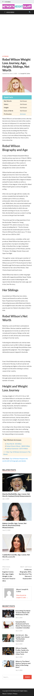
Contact (9, 693)
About (4, 693)
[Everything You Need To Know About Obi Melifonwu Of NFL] (8, 611)
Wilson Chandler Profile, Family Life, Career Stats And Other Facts (22, 651)
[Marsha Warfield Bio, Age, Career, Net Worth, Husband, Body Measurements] (17, 492)
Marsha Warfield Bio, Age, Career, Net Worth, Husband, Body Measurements (16, 495)
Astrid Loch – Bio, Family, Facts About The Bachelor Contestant (22, 638)
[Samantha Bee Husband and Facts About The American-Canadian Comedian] (8, 622)
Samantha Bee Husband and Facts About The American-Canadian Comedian (23, 624)
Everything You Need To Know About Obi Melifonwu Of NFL (23, 612)
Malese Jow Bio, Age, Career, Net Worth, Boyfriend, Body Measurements (14, 525)
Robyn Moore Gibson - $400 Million (18, 446)
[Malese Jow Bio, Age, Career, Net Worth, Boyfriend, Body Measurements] (17, 521)
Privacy (15, 693)
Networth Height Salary (20, 691)
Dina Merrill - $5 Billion (14, 444)
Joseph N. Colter (25, 73)
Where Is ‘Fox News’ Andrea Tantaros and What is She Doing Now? (23, 664)
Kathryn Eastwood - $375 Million (17, 448)
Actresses (5, 56)
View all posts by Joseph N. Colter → (22, 596)
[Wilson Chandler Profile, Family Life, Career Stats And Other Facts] (8, 648)
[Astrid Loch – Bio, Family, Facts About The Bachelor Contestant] (8, 635)
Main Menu (10, 12)
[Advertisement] (17, 35)
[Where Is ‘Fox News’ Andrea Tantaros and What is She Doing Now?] (8, 661)
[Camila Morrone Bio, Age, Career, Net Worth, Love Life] (17, 552)
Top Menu (7, 2)
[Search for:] (17, 677)
